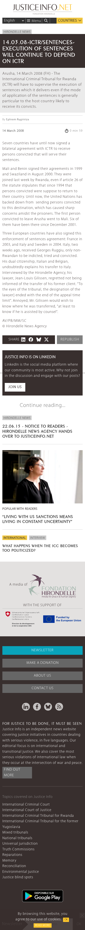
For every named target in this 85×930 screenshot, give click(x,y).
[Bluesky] (48, 707)
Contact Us (43, 688)
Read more (42, 925)
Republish (69, 339)
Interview (37, 538)
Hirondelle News (17, 32)
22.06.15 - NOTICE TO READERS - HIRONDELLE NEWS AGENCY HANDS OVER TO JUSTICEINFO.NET (37, 430)
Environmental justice (20, 872)
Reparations (12, 855)
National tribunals (17, 838)
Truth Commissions (18, 849)
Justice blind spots (17, 877)
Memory (9, 861)
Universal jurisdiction (20, 844)
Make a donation (42, 663)
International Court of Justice (26, 810)
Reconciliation (14, 866)
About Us (42, 676)
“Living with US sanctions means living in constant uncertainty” (37, 518)
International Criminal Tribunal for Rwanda (38, 816)
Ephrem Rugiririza (17, 119)
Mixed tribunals (15, 832)
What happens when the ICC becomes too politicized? (40, 547)
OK (66, 919)
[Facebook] (37, 707)
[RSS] (59, 707)
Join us (15, 387)
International (15, 538)
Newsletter (42, 650)
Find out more (12, 772)
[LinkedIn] (26, 707)
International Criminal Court (26, 805)
